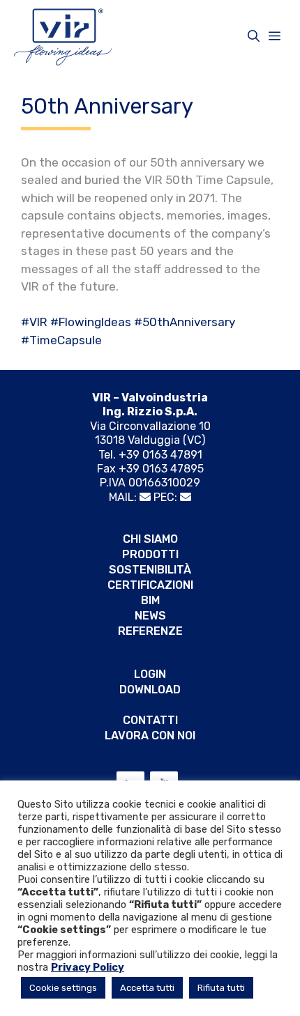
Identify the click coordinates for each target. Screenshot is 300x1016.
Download (150, 689)
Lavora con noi (150, 735)
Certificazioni (150, 585)
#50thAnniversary (184, 322)
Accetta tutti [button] (147, 988)
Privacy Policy (87, 967)
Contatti (150, 720)
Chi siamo (150, 539)
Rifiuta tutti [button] (221, 988)
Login (150, 674)
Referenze (150, 631)
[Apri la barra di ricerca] (253, 36)
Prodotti (150, 554)
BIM (150, 600)
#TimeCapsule (61, 340)
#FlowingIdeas (90, 322)
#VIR (34, 322)
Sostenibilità (150, 569)
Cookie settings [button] (63, 988)
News (150, 615)
